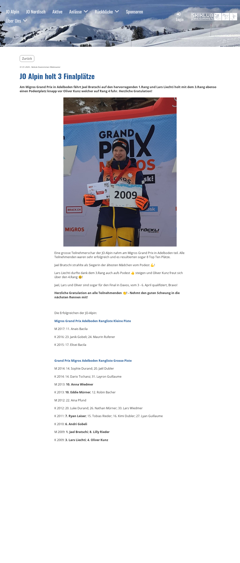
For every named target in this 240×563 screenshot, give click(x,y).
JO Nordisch (36, 11)
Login (180, 19)
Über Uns (13, 20)
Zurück (27, 58)
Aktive (57, 11)
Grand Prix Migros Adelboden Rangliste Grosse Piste (93, 361)
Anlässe (75, 11)
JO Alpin (12, 11)
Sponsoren (134, 11)
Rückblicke (104, 11)
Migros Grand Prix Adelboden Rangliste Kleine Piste (92, 321)
